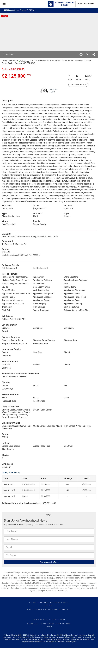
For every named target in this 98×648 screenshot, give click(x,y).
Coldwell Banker (38, 602)
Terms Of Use (40, 619)
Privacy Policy (57, 619)
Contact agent (9, 54)
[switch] (81, 54)
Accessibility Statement (40, 623)
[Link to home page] (61, 4)
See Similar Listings (78, 85)
